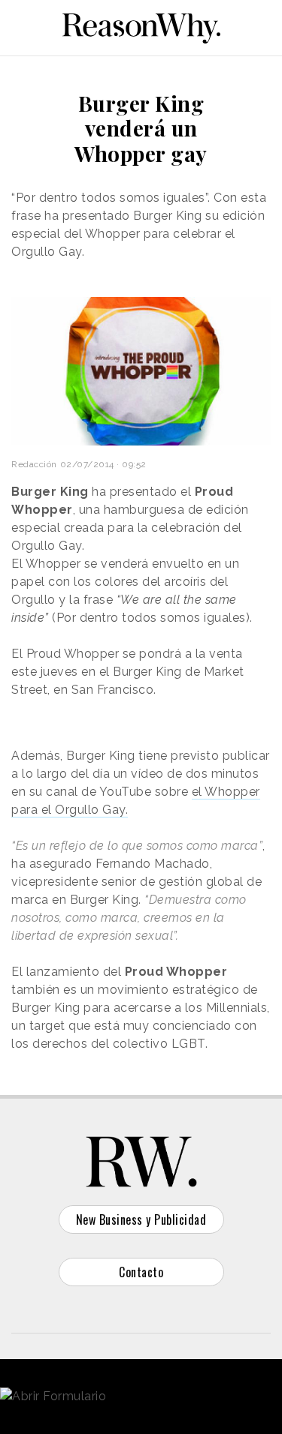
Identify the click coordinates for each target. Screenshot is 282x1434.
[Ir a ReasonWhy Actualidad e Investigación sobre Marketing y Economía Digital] (141, 25)
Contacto (141, 1272)
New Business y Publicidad (141, 1219)
